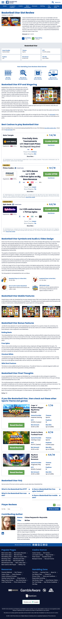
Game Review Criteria (52, 580)
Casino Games (36, 553)
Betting (42, 6)
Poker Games (36, 556)
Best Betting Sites (7, 556)
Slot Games (46, 553)
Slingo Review (21, 578)
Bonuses (34, 6)
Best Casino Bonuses (20, 553)
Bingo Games (49, 555)
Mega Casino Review (7, 580)
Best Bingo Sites (6, 558)
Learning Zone (56, 6)
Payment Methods (7, 572)
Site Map (34, 584)
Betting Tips (21, 564)
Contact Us (48, 574)
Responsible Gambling (38, 578)
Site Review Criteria (37, 580)
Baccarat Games (49, 558)
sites (54, 128)
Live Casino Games (37, 555)
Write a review (54, 509)
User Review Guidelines (50, 582)
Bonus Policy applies (30, 197)
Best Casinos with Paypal (9, 564)
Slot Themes (18, 572)
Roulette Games (46, 556)
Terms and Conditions (49, 576)
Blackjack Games (37, 558)
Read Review (51, 145)
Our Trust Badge (36, 582)
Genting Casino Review (8, 578)
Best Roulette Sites (18, 560)
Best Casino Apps (7, 555)
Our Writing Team (37, 574)
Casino (21, 6)
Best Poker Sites (6, 560)
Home (4, 6)
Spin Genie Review (21, 580)
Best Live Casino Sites (20, 556)
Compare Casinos (12, 6)
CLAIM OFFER (51, 141)
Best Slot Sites (18, 555)
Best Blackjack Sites (7, 562)
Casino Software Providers (9, 576)
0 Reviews (37, 39)
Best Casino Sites (6, 553)
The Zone (49, 6)
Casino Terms (5, 574)
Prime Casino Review (20, 582)
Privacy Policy (36, 576)
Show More (30, 156)
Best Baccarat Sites (18, 558)
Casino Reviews (16, 574)
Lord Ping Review (6, 582)
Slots (27, 6)
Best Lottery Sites (20, 562)
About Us (57, 2)
